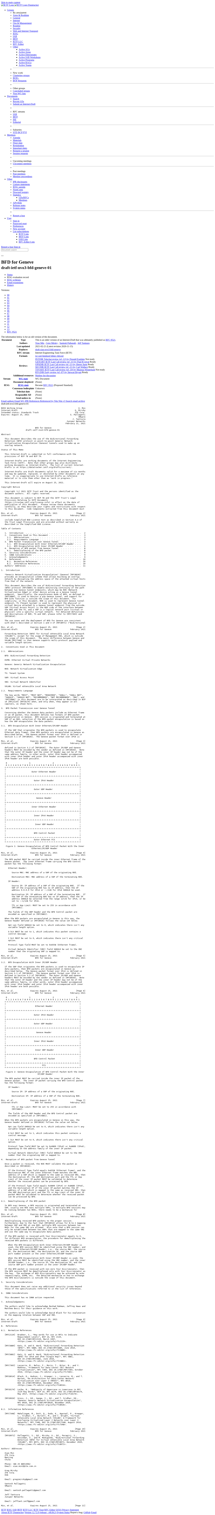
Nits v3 (62, 401)
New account (19, 229)
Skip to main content (10, 2)
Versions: (5, 290)
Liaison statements (21, 184)
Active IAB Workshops (30, 57)
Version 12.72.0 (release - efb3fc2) (40, 1512)
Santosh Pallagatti (68, 343)
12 (8, 326)
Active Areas (25, 52)
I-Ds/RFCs (24, 197)
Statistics (17, 195)
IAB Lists (23, 239)
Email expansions (15, 282)
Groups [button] (10, 10)
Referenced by (47, 401)
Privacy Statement (70, 1510)
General (16, 18)
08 (8, 316)
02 (8, 300)
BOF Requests (19, 80)
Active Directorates (28, 54)
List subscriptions (21, 231)
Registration (18, 145)
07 (8, 313)
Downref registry (21, 192)
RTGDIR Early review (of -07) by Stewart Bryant (58, 372)
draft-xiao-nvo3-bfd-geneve (48, 349)
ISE (14, 119)
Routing (16, 26)
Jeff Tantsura (84, 343)
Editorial (17, 122)
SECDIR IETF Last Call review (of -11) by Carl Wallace (61, 367)
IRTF (15, 39)
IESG (15, 33)
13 (8, 329)
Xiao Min (39, 343)
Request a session (21, 151)
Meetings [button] (11, 135)
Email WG (19, 401)
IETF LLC (18, 41)
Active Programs (26, 60)
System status (19, 208)
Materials (17, 140)
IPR (27, 401)
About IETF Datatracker (12, 1512)
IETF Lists (24, 234)
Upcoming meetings (22, 163)
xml (40, 356)
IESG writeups (14, 280)
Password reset (20, 223)
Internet (16, 20)
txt (36, 356)
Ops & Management (22, 23)
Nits (56, 401)
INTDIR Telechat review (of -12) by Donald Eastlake (60, 359)
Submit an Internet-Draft (24, 104)
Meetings (23, 200)
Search (16, 99)
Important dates (20, 148)
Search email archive (75, 401)
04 (8, 305)
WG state (23, 379)
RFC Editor (18, 44)
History (10, 285)
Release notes (19, 205)
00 (8, 295)
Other (15, 47)
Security (16, 28)
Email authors (7, 401)
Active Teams (25, 65)
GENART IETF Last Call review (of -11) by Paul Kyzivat (62, 362)
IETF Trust (38, 1510)
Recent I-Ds (18, 101)
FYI (25, 132)
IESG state (23, 385)
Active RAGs (25, 62)
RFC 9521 (12, 332)
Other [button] (9, 179)
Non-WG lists (19, 93)
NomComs (18, 189)
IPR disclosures (20, 182)
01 (8, 297)
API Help (17, 203)
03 (8, 303)
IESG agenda (19, 187)
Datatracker (33, 5)
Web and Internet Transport (25, 31)
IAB (15, 36)
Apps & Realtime (21, 15)
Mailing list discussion (45, 375)
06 (8, 311)
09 (8, 318)
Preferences (18, 226)
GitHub (87, 1512)
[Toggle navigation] (2, 255)
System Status (63, 1512)
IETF (3, 1510)
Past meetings (19, 174)
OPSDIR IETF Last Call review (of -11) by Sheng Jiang (61, 364)
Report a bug (19, 215)
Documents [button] (12, 96)
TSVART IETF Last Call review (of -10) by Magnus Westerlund (65, 369)
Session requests (20, 153)
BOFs (15, 78)
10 (8, 321)
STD (15, 132)
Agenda (16, 137)
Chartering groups (21, 75)
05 (8, 308)
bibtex (54, 356)
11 (8, 324)
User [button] (9, 218)
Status (10, 274)
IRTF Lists (24, 236)
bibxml (60, 356)
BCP (20, 132)
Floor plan (17, 143)
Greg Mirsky (52, 343)
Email (94, 1512)
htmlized (46, 356)
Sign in (16, 221)
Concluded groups (21, 91)
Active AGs (24, 49)
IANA (59, 1510)
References (34, 401)
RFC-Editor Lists (27, 242)
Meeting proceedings (22, 176)
